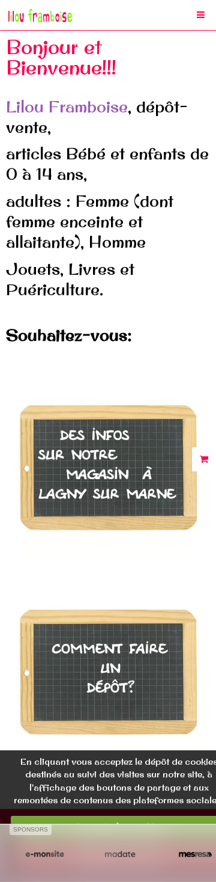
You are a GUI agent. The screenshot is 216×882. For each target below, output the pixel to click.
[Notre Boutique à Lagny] (108, 463)
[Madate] (119, 854)
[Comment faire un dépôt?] (108, 668)
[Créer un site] (44, 854)
